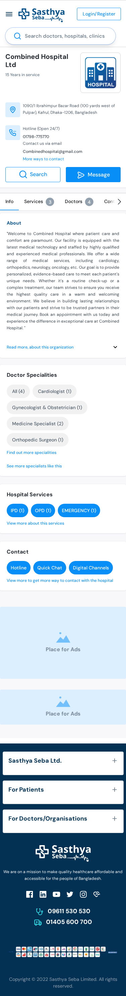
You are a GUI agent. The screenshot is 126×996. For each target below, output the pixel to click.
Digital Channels (91, 568)
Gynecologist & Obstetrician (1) (47, 407)
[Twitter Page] (70, 894)
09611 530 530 (69, 911)
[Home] (41, 15)
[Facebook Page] (30, 894)
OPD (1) (43, 510)
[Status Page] (97, 894)
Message (97, 174)
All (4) (18, 391)
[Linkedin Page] (43, 894)
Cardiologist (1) (54, 391)
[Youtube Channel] (56, 894)
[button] (9, 14)
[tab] (9, 201)
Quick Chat (49, 568)
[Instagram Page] (83, 894)
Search (38, 174)
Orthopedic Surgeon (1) (37, 440)
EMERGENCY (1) (79, 510)
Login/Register (99, 14)
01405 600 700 (69, 922)
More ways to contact (43, 159)
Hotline (19, 568)
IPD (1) (17, 510)
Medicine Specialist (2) (37, 424)
